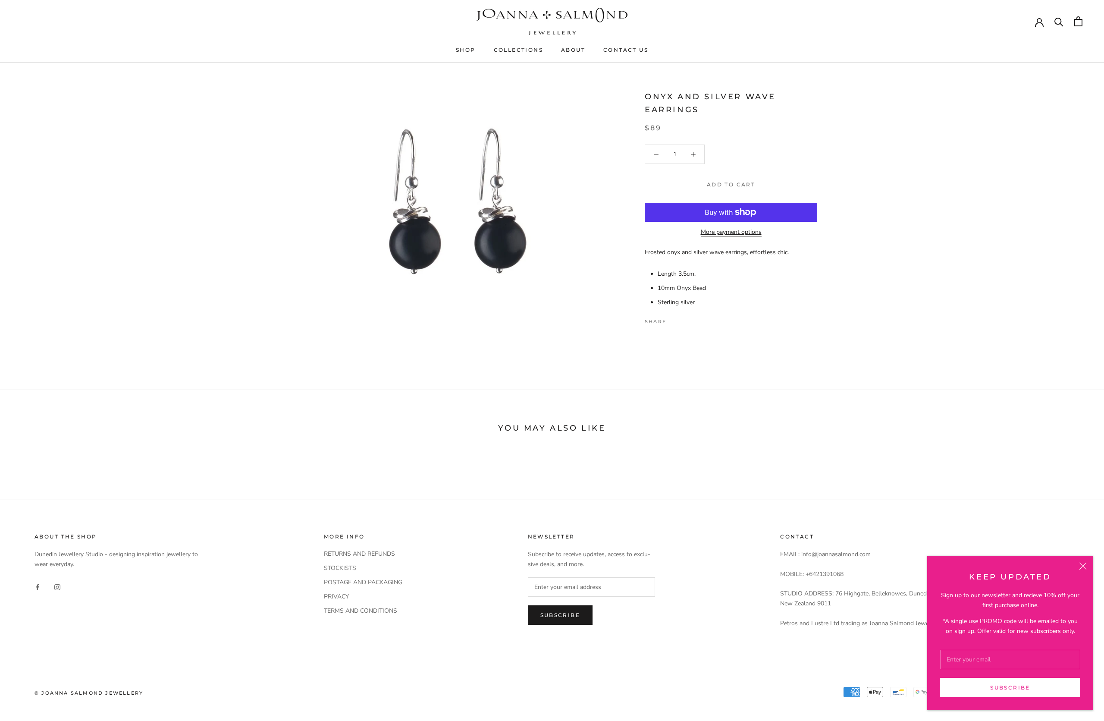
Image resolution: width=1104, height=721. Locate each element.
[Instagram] (57, 587)
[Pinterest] (696, 319)
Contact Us (625, 50)
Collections (518, 50)
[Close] (1083, 566)
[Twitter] (685, 319)
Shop (466, 50)
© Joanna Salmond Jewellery (88, 693)
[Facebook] (674, 319)
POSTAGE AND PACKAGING (363, 582)
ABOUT (573, 50)
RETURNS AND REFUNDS (359, 554)
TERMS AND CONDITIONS (360, 611)
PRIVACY (336, 596)
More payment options (731, 232)
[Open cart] (1078, 21)
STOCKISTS (340, 568)
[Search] (1058, 21)
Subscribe (1010, 687)
